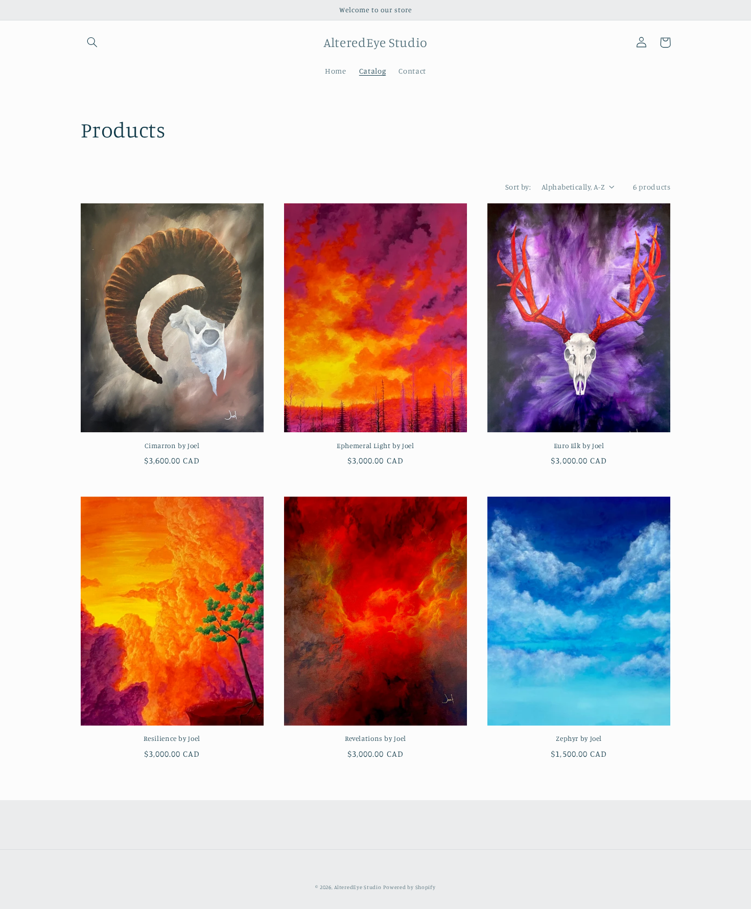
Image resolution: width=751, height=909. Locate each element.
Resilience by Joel (172, 738)
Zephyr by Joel (579, 738)
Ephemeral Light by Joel (375, 445)
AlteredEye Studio (358, 887)
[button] (92, 42)
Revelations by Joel (375, 738)
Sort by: (518, 186)
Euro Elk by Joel (579, 445)
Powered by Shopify (409, 887)
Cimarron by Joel (172, 445)
